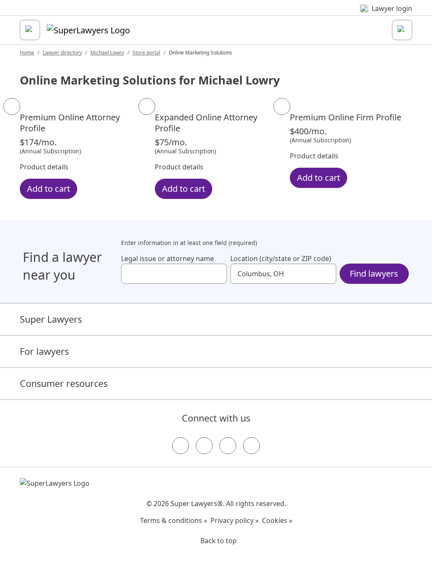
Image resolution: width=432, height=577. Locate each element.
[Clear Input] (217, 274)
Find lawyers (374, 273)
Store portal (146, 52)
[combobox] (174, 274)
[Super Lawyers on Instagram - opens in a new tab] (204, 445)
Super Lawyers (51, 319)
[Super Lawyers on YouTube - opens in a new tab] (227, 445)
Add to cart (48, 188)
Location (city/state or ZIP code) (280, 258)
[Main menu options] (30, 30)
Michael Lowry (107, 52)
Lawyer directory (62, 52)
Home (27, 52)
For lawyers (44, 351)
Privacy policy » (235, 520)
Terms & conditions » (173, 520)
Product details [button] (44, 166)
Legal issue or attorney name (167, 258)
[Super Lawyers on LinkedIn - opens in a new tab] (251, 445)
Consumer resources (64, 383)
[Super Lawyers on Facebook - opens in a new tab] (180, 445)
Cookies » (277, 520)
